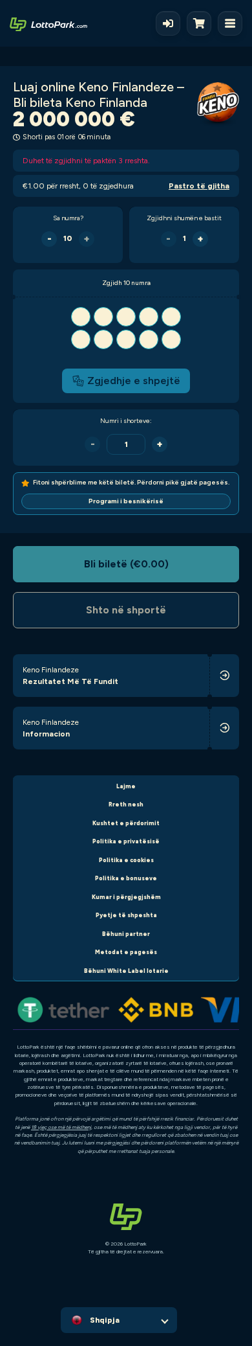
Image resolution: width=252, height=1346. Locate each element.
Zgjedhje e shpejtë (133, 380)
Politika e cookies (126, 859)
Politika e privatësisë (126, 841)
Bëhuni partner (126, 933)
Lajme (126, 786)
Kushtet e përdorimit (126, 823)
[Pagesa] (202, 23)
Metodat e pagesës (126, 951)
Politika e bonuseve (126, 878)
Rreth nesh (126, 804)
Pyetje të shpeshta (126, 914)
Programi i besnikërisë (126, 501)
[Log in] (168, 23)
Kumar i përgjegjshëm (126, 896)
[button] (126, 328)
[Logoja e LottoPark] (48, 23)
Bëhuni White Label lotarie (126, 970)
